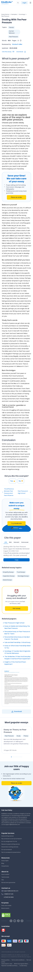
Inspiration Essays (9, 576)
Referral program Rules (21, 963)
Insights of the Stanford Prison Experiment (15, 663)
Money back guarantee (8, 882)
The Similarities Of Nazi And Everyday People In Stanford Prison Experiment (17, 657)
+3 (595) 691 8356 (9, 897)
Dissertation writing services (9, 847)
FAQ (2, 880)
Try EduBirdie (16, 523)
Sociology (22, 14)
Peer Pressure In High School (23, 492)
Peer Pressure (5, 16)
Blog (2, 863)
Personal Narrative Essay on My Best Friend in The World (17, 638)
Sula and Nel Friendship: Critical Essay (17, 642)
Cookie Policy (23, 965)
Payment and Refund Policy (9, 965)
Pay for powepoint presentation (11, 852)
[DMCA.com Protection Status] (6, 915)
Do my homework (6, 849)
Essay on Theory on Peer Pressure (15, 730)
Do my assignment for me (9, 841)
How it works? (5, 874)
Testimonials (5, 877)
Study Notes (5, 866)
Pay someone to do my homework (11, 838)
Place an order (16, 197)
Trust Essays (21, 572)
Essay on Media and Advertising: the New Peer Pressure (17, 627)
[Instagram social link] (22, 920)
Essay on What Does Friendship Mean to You (17, 647)
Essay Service (5, 14)
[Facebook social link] (11, 920)
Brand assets (5, 908)
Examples (14, 14)
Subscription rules (6, 963)
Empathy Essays (8, 572)
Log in (24, 3)
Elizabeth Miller (17, 44)
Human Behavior (12, 32)
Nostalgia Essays (23, 576)
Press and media (6, 905)
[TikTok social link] (18, 920)
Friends (11, 27)
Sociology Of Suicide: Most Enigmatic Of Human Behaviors (17, 652)
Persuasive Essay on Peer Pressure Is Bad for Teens (17, 632)
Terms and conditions (17, 960)
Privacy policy (5, 960)
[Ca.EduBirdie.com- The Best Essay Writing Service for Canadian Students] (3, 930)
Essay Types (5, 860)
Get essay (16, 608)
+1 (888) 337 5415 (8, 894)
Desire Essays (7, 580)
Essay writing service (7, 836)
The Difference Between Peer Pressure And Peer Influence (9, 492)
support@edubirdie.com (11, 891)
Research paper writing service (10, 844)
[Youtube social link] (14, 920)
